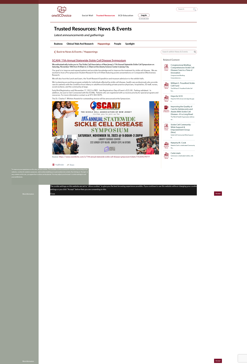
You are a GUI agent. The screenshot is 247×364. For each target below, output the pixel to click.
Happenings (104, 44)
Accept (217, 193)
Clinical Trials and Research (80, 44)
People (117, 44)
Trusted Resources (105, 15)
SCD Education (125, 15)
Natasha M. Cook (178, 143)
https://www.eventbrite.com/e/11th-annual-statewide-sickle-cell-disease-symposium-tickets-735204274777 (104, 157)
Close (52, 194)
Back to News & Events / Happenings (77, 52)
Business (58, 44)
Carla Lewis (176, 153)
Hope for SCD (177, 96)
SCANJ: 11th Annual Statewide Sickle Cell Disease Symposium (89, 60)
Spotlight (130, 44)
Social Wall (87, 15)
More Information (28, 194)
